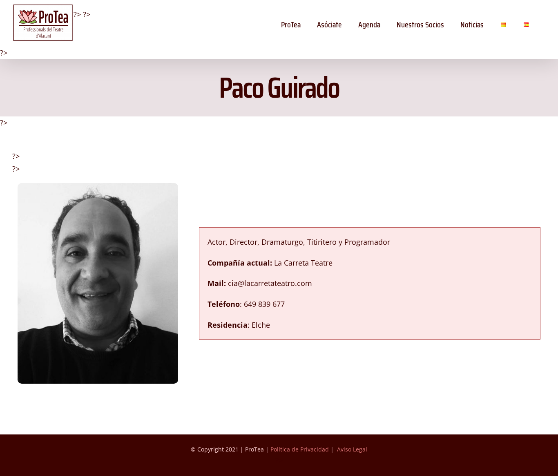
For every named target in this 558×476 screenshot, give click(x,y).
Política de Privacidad (299, 449)
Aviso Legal (352, 449)
